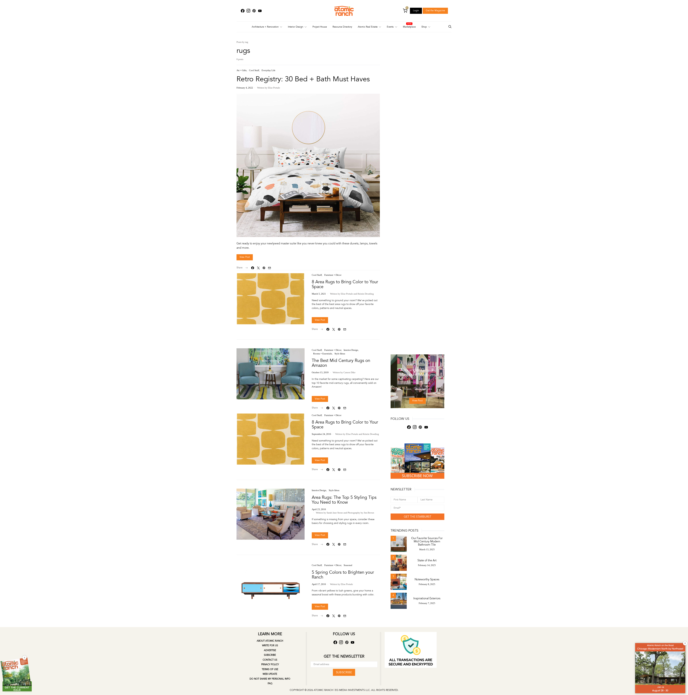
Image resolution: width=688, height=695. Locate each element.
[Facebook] (242, 11)
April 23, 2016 (319, 509)
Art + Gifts (241, 70)
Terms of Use (270, 669)
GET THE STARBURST (417, 517)
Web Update (270, 674)
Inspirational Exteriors (426, 598)
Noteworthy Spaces (427, 579)
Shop (424, 26)
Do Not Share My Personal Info (270, 678)
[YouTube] (259, 11)
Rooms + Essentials (322, 353)
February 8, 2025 (427, 584)
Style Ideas (340, 353)
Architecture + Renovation (265, 26)
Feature (408, 363)
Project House (319, 26)
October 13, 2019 (320, 372)
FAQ (270, 683)
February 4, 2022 (244, 87)
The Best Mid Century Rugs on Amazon (341, 363)
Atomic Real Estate (368, 26)
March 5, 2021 (319, 293)
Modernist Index (422, 363)
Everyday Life (268, 70)
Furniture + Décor (332, 275)
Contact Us (270, 659)
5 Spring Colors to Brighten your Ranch (343, 574)
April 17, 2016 (319, 584)
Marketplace (409, 26)
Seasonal (348, 565)
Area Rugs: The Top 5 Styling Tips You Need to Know (344, 500)
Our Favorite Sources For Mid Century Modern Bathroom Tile (427, 541)
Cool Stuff (254, 70)
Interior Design (295, 26)
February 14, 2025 (427, 565)
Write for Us (270, 645)
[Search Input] (450, 27)
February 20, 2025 (417, 382)
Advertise (270, 650)
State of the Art (426, 560)
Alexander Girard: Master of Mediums (417, 372)
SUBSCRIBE (344, 672)
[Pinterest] (254, 11)
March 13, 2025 (427, 549)
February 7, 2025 (427, 603)
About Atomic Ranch (270, 641)
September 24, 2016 (321, 434)
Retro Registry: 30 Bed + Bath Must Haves (303, 79)
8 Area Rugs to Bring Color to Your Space (345, 284)
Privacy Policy (270, 664)
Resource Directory (342, 26)
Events (390, 26)
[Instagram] (248, 11)
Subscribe (270, 655)
